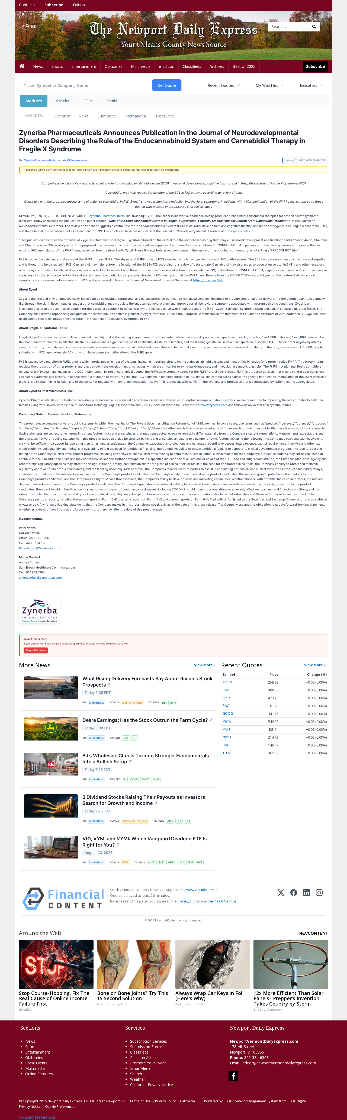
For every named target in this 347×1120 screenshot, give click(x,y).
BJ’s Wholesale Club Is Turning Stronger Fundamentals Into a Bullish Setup (145, 759)
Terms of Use (140, 1101)
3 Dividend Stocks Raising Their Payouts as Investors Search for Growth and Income (143, 800)
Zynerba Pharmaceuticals (107, 216)
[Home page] (169, 26)
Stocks (62, 100)
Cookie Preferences (60, 1106)
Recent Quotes (221, 85)
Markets (33, 100)
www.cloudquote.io (202, 889)
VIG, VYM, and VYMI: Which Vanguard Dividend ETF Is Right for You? (144, 842)
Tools (112, 100)
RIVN (172, 702)
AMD (226, 697)
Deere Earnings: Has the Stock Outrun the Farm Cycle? (147, 720)
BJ (124, 779)
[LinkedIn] (306, 899)
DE (134, 737)
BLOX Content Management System (250, 1101)
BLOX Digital (297, 1101)
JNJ (181, 862)
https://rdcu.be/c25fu (240, 231)
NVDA (227, 737)
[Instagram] (319, 899)
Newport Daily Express (65, 1101)
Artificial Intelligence (135, 820)
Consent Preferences (37, 1117)
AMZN (227, 682)
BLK (161, 862)
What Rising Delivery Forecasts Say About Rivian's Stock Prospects (147, 682)
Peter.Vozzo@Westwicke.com (39, 548)
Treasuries (164, 116)
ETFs (87, 100)
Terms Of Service (222, 901)
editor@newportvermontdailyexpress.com (279, 1062)
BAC (226, 705)
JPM (190, 862)
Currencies (106, 116)
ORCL (227, 745)
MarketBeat (96, 702)
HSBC (171, 862)
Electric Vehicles (132, 702)
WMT (156, 779)
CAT (125, 737)
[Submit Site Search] (314, 26)
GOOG (228, 713)
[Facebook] (293, 899)
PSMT (145, 779)
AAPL (226, 690)
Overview (62, 116)
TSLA (226, 753)
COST (133, 779)
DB (164, 702)
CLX (178, 820)
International (135, 116)
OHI (187, 820)
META (227, 721)
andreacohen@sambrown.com (40, 577)
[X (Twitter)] (281, 899)
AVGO (151, 862)
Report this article (36, 650)
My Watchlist (267, 85)
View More (203, 664)
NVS (200, 862)
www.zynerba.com (214, 405)
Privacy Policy (189, 901)
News (84, 116)
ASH (170, 820)
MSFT (226, 729)
